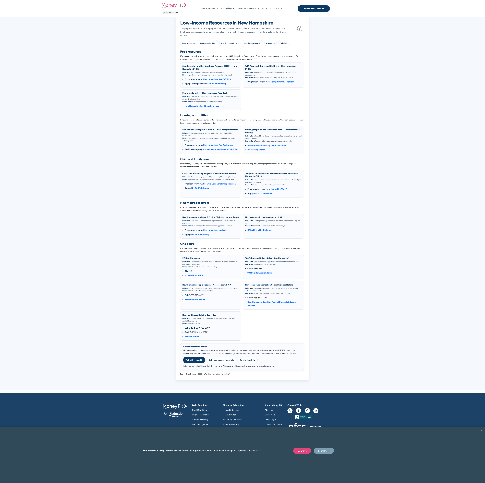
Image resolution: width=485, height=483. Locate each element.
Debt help (284, 43)
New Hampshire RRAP (195, 299)
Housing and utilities (208, 43)
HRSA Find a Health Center (259, 230)
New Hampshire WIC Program (280, 81)
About (265, 8)
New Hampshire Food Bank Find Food (202, 106)
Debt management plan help (221, 360)
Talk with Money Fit (194, 360)
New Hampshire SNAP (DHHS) (217, 79)
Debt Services (208, 8)
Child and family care (230, 43)
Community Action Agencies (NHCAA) (220, 149)
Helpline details (192, 336)
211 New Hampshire (194, 275)
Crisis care (270, 43)
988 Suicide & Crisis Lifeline (259, 272)
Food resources (188, 43)
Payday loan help (247, 360)
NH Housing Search (256, 149)
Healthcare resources (252, 43)
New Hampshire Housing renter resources (266, 145)
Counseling (226, 8)
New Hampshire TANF (276, 189)
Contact (278, 8)
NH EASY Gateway (217, 83)
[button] (481, 430)
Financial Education (247, 8)
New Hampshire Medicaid (215, 230)
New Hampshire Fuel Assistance (218, 145)
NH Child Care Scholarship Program (219, 183)
